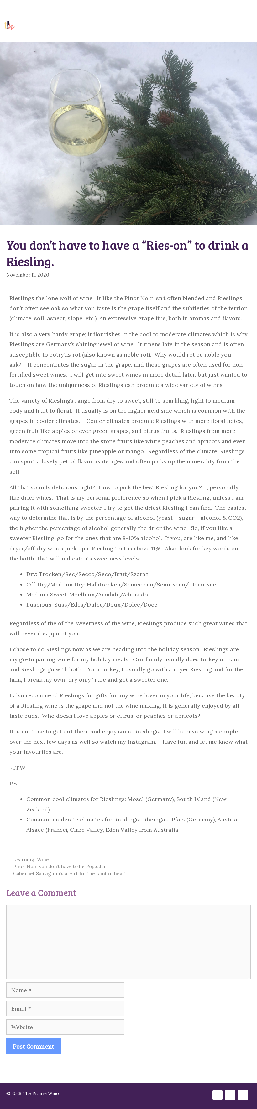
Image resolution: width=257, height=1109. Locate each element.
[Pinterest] (147, 1069)
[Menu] (248, 26)
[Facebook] (218, 8)
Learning (23, 859)
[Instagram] (245, 8)
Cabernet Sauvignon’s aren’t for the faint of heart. (70, 874)
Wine (43, 859)
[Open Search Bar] (222, 26)
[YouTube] (232, 8)
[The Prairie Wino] (9, 26)
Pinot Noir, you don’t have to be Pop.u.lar (59, 866)
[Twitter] (120, 1069)
